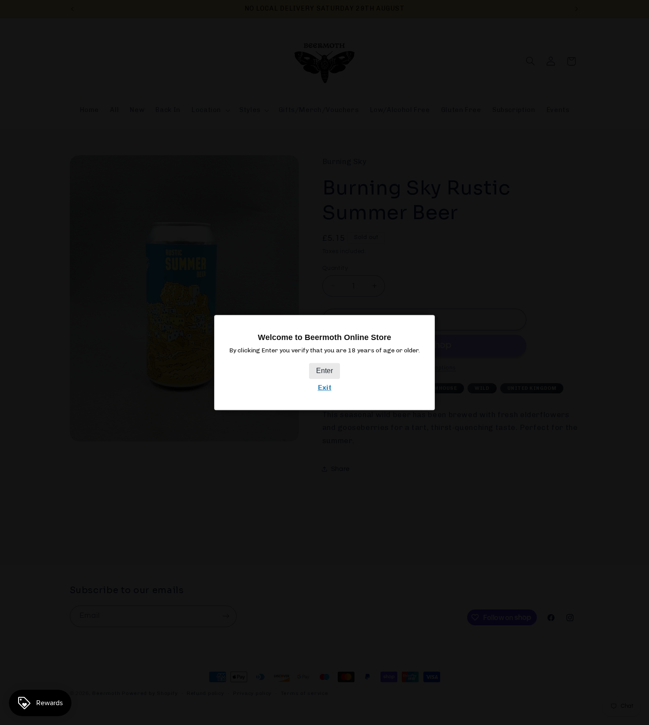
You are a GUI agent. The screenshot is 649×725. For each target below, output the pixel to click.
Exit (325, 388)
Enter (324, 371)
